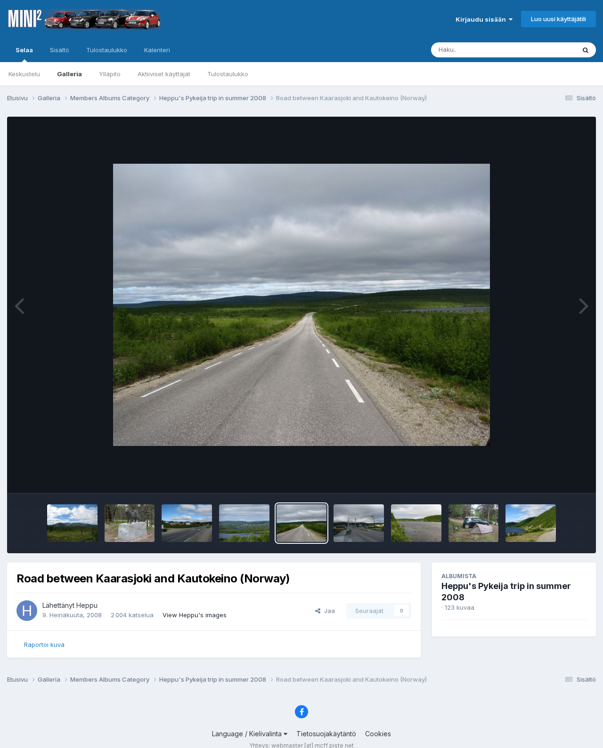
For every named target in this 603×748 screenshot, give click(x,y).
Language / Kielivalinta (248, 734)
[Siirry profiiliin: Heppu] (26, 610)
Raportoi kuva (44, 644)
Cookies (378, 734)
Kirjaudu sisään (482, 19)
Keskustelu (24, 74)
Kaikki (554, 49)
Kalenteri (157, 50)
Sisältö (59, 50)
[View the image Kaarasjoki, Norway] (359, 523)
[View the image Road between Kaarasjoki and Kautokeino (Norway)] (302, 523)
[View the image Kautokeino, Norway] (187, 523)
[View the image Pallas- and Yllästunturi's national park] (72, 523)
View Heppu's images (195, 615)
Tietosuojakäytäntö (326, 734)
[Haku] (585, 49)
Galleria (69, 74)
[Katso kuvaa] (301, 305)
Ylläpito (110, 74)
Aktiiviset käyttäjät (164, 74)
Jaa (327, 610)
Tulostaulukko (227, 74)
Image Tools (557, 476)
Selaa (24, 50)
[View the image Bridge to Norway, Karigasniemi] (416, 523)
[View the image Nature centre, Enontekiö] (130, 523)
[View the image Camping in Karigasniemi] (473, 523)
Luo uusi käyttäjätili (558, 19)
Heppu (87, 605)
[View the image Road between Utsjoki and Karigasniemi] (530, 523)
